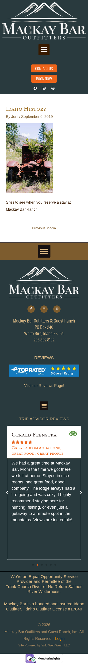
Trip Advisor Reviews (44, 419)
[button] (44, 49)
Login (60, 639)
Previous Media (44, 228)
